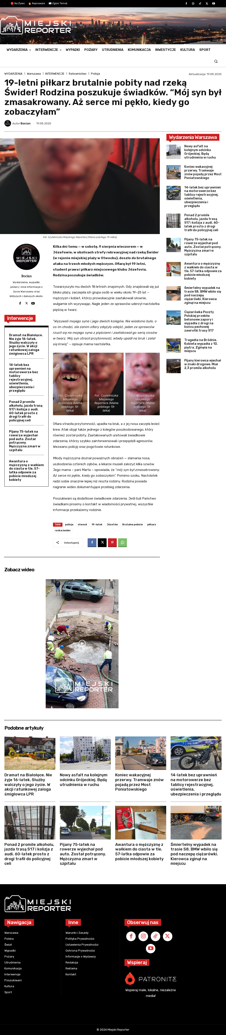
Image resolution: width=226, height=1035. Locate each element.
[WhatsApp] (122, 542)
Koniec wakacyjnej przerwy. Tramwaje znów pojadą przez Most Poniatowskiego (203, 172)
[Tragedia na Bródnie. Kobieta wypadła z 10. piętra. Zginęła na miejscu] (173, 345)
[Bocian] (8, 123)
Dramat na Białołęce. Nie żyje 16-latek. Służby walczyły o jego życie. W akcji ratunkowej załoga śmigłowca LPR (26, 344)
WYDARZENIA (13, 73)
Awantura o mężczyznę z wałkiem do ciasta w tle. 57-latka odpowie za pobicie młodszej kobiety (26, 470)
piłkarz (151, 524)
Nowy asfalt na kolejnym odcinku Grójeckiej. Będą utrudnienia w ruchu (200, 151)
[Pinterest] (112, 542)
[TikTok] (199, 3)
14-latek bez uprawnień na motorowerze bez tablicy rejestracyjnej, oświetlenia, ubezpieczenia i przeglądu (23, 378)
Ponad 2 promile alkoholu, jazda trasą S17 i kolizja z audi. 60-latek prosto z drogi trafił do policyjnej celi (25, 411)
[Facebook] (186, 3)
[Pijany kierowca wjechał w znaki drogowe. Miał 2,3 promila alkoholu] (173, 366)
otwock (82, 524)
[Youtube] (213, 3)
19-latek (97, 524)
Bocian (26, 123)
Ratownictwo (78, 73)
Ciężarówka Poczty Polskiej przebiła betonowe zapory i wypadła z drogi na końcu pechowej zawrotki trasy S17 (199, 321)
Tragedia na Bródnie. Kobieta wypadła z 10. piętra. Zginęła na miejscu (201, 345)
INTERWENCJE (54, 73)
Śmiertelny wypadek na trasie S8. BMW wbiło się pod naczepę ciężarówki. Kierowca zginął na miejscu (202, 295)
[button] (216, 61)
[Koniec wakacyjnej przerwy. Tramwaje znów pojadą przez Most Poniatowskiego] (173, 172)
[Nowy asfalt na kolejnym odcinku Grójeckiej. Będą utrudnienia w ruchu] (173, 152)
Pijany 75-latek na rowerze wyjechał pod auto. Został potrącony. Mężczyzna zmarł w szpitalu (24, 441)
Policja (95, 73)
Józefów (112, 524)
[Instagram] (193, 3)
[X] (206, 3)
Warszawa (34, 73)
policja (69, 524)
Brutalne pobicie (132, 524)
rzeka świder (63, 530)
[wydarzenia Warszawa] (111, 25)
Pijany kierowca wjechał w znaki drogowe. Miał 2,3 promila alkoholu (202, 364)
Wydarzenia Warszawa (193, 137)
